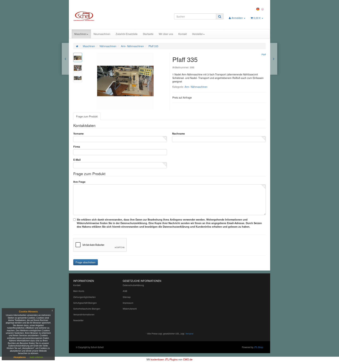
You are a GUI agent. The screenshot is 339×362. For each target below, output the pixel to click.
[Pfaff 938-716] (273, 59)
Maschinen (80, 34)
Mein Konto (78, 290)
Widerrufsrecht (130, 308)
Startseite (148, 34)
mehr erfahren (36, 357)
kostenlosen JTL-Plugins (164, 359)
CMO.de (187, 359)
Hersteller (197, 34)
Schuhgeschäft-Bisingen (85, 302)
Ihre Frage (79, 181)
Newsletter (78, 320)
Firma (76, 146)
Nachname (178, 133)
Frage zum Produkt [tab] (87, 116)
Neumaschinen (102, 34)
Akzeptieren (19, 357)
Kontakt (182, 34)
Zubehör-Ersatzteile (127, 34)
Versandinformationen (83, 314)
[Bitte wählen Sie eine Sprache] (258, 9)
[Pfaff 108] (65, 59)
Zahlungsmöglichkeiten (84, 296)
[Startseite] (77, 46)
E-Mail (77, 159)
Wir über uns (166, 34)
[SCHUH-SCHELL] (103, 16)
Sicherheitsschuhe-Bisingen (86, 308)
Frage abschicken (86, 262)
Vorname (78, 133)
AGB (125, 290)
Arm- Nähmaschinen (196, 86)
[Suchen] (219, 16)
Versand (189, 333)
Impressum (128, 302)
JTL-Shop (258, 347)
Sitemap (127, 296)
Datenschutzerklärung (133, 285)
